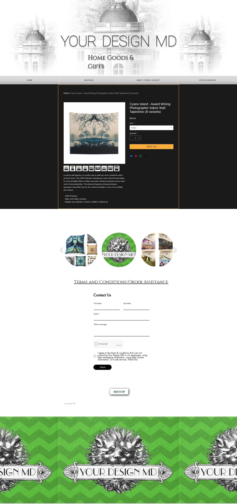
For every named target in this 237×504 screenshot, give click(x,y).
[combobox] (151, 127)
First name (97, 303)
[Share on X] (145, 156)
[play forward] (175, 250)
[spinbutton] (135, 138)
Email (96, 314)
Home (66, 93)
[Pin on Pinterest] (135, 156)
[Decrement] (131, 138)
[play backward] (61, 250)
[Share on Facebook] (131, 156)
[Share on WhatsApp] (140, 156)
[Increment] (139, 138)
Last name (127, 303)
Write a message (100, 324)
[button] (89, 80)
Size (132, 123)
